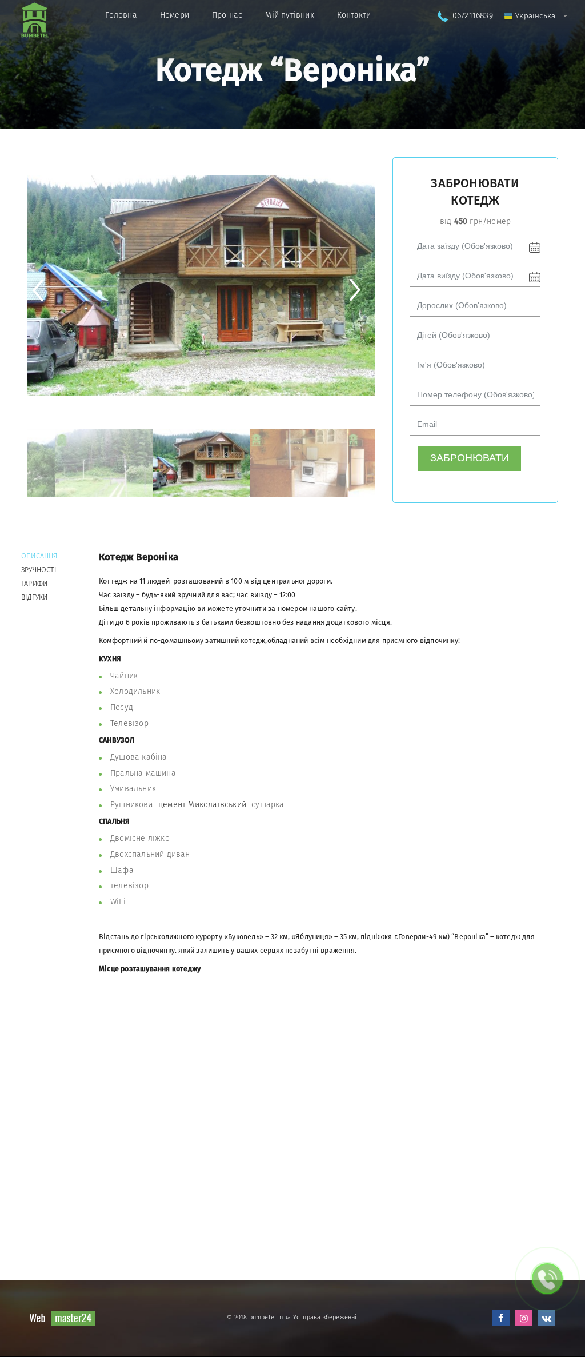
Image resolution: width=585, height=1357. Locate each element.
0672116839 (472, 16)
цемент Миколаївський (202, 804)
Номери (174, 15)
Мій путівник (289, 15)
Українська (534, 16)
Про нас (227, 15)
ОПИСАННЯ (39, 556)
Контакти (354, 15)
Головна (121, 15)
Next (360, 290)
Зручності (39, 569)
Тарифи (34, 583)
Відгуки (34, 597)
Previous (43, 290)
